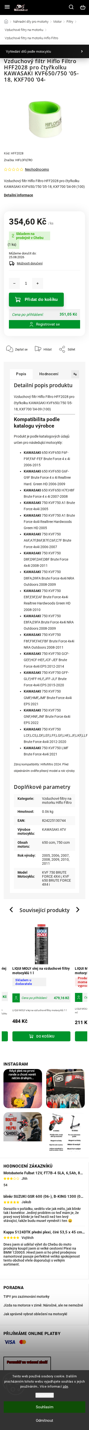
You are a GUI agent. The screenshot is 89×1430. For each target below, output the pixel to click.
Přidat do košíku (41, 299)
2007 (65, 855)
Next (78, 910)
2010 (65, 859)
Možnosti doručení (30, 263)
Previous (12, 910)
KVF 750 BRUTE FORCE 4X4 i (54, 874)
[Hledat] (71, 7)
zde (65, 1386)
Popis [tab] (21, 374)
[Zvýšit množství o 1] (37, 283)
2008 (46, 859)
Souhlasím (44, 1407)
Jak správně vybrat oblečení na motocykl (35, 1314)
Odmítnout (44, 1420)
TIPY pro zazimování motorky (26, 1297)
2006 (55, 855)
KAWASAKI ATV (54, 830)
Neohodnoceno (37, 169)
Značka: (18, 160)
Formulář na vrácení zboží (27, 1362)
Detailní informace (18, 195)
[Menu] (7, 7)
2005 (46, 855)
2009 (55, 859)
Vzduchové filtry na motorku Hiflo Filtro (57, 801)
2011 (46, 863)
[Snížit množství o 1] (14, 283)
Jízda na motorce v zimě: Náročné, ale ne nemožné (43, 1305)
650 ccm (48, 842)
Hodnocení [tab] (49, 374)
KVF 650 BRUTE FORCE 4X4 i (56, 880)
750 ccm (63, 842)
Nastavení (44, 1395)
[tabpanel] (36, 983)
